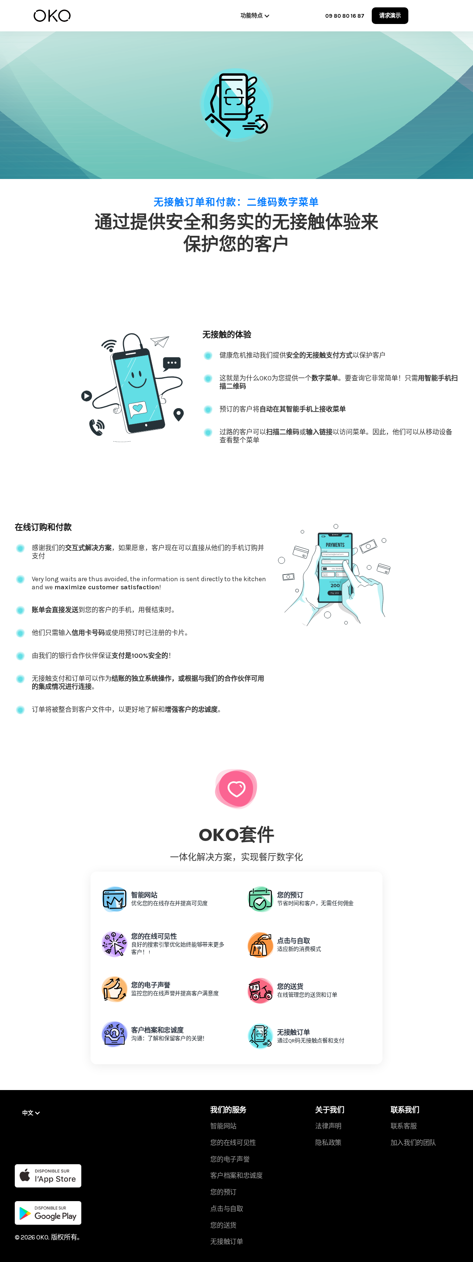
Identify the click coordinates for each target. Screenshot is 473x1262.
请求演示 (390, 15)
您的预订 (223, 1192)
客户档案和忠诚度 (236, 1176)
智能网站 (223, 1126)
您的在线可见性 (233, 1143)
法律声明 (328, 1126)
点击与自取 (226, 1209)
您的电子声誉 (229, 1159)
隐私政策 (328, 1143)
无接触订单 (226, 1242)
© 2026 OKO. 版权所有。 (49, 1237)
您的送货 (223, 1225)
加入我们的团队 (413, 1143)
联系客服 (404, 1126)
